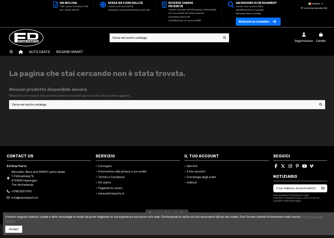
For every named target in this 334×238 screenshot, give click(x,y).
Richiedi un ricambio (254, 21)
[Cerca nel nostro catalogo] (224, 37)
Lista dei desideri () (315, 8)
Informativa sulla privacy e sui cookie (122, 171)
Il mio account (196, 171)
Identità (192, 166)
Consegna (105, 166)
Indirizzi (192, 182)
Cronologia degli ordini (201, 177)
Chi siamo (104, 182)
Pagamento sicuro (110, 188)
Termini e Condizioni (111, 177)
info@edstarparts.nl (24, 197)
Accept (14, 229)
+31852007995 (21, 191)
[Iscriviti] (323, 188)
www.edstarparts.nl (111, 193)
